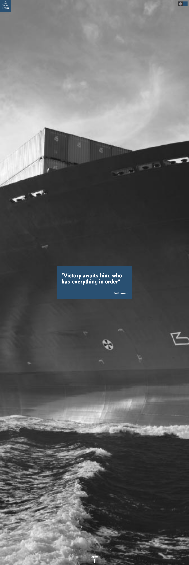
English (180, 4)
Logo (5, 6)
